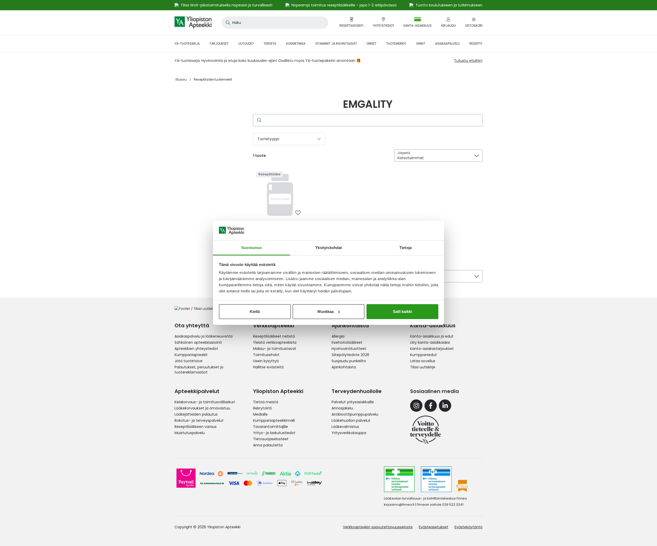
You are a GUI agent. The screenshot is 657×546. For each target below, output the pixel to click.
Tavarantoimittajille (270, 426)
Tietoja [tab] (405, 247)
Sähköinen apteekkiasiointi (198, 342)
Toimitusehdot (266, 354)
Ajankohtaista (344, 367)
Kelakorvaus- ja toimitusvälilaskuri (205, 402)
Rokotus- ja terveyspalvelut (199, 420)
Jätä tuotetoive (188, 360)
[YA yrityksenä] (425, 430)
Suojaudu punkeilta (349, 360)
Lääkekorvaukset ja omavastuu (202, 408)
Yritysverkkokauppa (349, 432)
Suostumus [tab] (251, 247)
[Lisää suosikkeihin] (298, 212)
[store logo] (193, 22)
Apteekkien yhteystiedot (196, 348)
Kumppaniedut (423, 354)
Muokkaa (325, 311)
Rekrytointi (262, 408)
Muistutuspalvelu (190, 432)
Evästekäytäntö (468, 527)
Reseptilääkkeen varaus (196, 426)
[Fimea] (399, 479)
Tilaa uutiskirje (422, 367)
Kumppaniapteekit (191, 354)
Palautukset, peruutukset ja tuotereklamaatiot (199, 370)
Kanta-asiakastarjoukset (432, 348)
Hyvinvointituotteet (349, 348)
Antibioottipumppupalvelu (355, 414)
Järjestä (403, 153)
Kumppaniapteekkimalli (274, 420)
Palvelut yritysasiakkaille (353, 402)
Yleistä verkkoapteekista (274, 342)
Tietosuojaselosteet (270, 439)
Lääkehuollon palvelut (351, 420)
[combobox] (275, 22)
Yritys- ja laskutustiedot (274, 432)
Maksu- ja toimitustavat (274, 348)
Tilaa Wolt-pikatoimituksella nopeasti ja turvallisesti (226, 5)
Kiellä (255, 311)
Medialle (260, 414)
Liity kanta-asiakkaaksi (430, 342)
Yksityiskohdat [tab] (328, 247)
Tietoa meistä (265, 402)
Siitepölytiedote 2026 (350, 354)
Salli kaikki (402, 311)
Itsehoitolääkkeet (347, 342)
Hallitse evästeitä (268, 367)
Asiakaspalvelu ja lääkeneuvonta (204, 336)
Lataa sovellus (422, 360)
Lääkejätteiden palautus (196, 414)
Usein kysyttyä (266, 360)
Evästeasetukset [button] (433, 527)
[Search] (258, 120)
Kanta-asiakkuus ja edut (431, 336)
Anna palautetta (268, 445)
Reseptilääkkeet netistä (274, 336)
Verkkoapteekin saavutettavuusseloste (378, 527)
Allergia (338, 336)
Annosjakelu (342, 408)
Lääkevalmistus (345, 426)
